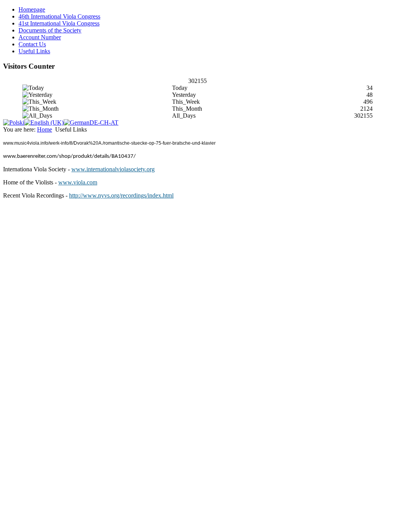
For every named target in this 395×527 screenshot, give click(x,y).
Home (44, 129)
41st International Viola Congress (59, 23)
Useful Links (34, 51)
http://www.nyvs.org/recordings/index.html (121, 195)
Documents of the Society (50, 30)
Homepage (32, 9)
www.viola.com (77, 182)
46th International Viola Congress (59, 16)
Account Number (40, 37)
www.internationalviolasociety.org (113, 169)
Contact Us (32, 44)
